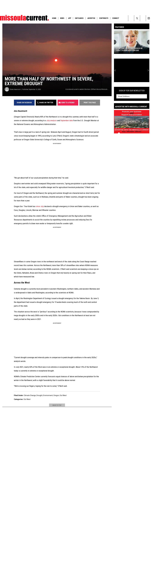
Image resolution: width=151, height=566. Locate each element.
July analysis (52, 120)
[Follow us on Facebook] (143, 18)
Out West (63, 395)
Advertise (91, 18)
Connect (115, 18)
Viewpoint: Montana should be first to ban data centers (129, 49)
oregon (56, 395)
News (62, 18)
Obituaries (79, 18)
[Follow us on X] (137, 18)
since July (40, 206)
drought (39, 395)
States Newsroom (15, 89)
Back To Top (57, 405)
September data (67, 120)
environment (48, 395)
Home (54, 18)
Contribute (103, 18)
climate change (30, 395)
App (69, 18)
